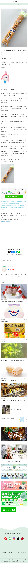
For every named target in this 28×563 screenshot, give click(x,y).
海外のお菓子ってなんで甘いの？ (8, 341)
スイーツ (10, 6)
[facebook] (9, 269)
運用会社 (8, 552)
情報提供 (4, 552)
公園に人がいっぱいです (15, 409)
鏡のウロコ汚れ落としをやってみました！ (9, 419)
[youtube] (13, 269)
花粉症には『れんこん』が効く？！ (8, 380)
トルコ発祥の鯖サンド (5, 321)
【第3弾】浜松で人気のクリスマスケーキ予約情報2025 (12, 301)
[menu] (26, 1)
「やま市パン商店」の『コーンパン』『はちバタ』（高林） (13, 400)
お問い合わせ (23, 552)
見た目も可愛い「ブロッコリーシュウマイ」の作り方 (12, 360)
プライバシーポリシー (15, 552)
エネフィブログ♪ (14, 1)
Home (2, 6)
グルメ (6, 6)
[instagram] (11, 269)
